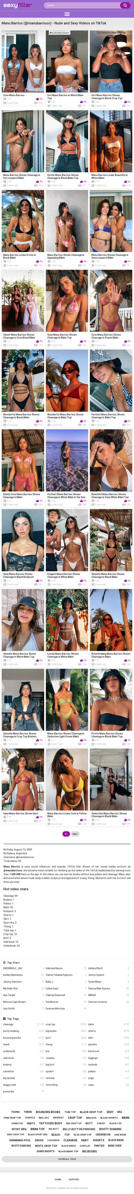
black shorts (109, 1118)
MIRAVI (108, 995)
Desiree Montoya (66, 1008)
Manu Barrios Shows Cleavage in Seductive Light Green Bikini (65, 735)
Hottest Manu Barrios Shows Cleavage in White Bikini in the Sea (66, 496)
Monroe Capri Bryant (23, 1002)
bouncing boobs (23, 1037)
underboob (23, 1051)
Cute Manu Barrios (13, 95)
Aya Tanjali (23, 995)
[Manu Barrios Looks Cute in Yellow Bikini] (67, 780)
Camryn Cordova (108, 1002)
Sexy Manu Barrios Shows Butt (20, 813)
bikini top (38, 1129)
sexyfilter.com (63, 1188)
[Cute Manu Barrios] (23, 61)
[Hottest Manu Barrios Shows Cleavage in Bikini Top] (111, 381)
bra (66, 1051)
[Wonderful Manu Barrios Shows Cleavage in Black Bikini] (23, 381)
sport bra (19, 1129)
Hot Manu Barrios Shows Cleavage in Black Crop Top (106, 97)
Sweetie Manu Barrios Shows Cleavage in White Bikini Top (19, 655)
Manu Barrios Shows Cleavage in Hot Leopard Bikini (21, 176)
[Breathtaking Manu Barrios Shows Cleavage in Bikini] (111, 620)
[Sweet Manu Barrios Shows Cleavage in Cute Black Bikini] (23, 301)
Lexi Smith (23, 1008)
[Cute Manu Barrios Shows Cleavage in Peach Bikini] (111, 301)
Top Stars (13, 962)
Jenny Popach (108, 975)
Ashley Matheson (23, 975)
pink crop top (12, 1118)
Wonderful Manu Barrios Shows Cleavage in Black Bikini (21, 416)
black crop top (91, 1112)
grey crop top (15, 1134)
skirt (108, 1037)
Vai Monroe (66, 1002)
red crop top (74, 1123)
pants (31, 1123)
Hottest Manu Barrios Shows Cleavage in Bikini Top (108, 416)
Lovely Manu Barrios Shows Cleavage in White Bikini (63, 655)
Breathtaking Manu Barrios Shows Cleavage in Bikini (110, 655)
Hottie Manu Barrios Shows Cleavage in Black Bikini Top (63, 176)
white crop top (46, 1146)
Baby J (66, 981)
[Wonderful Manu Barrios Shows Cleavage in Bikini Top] (67, 381)
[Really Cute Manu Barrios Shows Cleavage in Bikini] (23, 460)
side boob (23, 1058)
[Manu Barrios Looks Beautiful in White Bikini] (111, 141)
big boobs (66, 1031)
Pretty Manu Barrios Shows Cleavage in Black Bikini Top (107, 735)
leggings (108, 1058)
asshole (108, 1064)
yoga (108, 1078)
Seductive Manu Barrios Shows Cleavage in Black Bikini (109, 815)
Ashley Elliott (108, 968)
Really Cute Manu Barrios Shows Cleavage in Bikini (21, 496)
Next (75, 834)
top (67, 1134)
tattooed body (50, 1123)
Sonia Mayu (108, 981)
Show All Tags (67, 1159)
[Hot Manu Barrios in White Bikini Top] (67, 61)
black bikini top (68, 1151)
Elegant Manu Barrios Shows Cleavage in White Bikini (63, 575)
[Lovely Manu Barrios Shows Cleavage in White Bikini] (67, 620)
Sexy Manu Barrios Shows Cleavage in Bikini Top (62, 336)
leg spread (23, 1078)
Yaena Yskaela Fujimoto (66, 975)
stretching (66, 1084)
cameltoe (23, 1071)
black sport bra (37, 1134)
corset (101, 1123)
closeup (66, 1078)
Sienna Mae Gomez (108, 988)
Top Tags (13, 1018)
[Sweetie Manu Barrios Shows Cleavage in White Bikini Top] (23, 620)
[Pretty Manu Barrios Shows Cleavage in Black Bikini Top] (111, 700)
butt (66, 1037)
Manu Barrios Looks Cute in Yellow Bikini (67, 815)
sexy (109, 1112)
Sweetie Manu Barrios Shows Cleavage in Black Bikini (108, 575)
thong (66, 1044)
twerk (23, 1044)
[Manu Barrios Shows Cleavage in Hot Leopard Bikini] (23, 141)
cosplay (66, 1058)
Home (58, 1179)
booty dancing (21, 1145)
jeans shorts (45, 1151)
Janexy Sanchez (23, 981)
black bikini (116, 1140)
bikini (108, 1024)
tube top (70, 1112)
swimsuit (58, 1118)
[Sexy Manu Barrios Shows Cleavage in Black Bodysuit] (23, 540)
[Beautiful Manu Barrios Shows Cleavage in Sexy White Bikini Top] (111, 460)
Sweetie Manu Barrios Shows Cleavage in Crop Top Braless (20, 735)
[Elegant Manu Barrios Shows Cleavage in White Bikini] (67, 540)
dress (39, 1140)
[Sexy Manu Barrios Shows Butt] (23, 780)
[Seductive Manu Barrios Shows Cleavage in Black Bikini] (111, 780)
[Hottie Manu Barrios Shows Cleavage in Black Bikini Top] (67, 141)
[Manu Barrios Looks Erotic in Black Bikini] (23, 221)
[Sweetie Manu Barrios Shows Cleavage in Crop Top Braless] (23, 700)
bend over (108, 1051)
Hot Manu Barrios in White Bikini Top (65, 97)
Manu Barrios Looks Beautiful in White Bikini (109, 176)
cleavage (23, 1024)
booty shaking (23, 1031)
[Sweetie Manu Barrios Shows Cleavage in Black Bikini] (111, 540)
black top (116, 1123)
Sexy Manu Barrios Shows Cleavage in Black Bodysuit (18, 575)
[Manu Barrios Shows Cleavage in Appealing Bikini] (67, 221)
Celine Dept (66, 988)
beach (55, 1134)
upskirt (66, 1071)
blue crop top (83, 1134)
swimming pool (20, 1140)
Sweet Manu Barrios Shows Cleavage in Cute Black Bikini (19, 336)
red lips (44, 1118)
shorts (108, 1031)
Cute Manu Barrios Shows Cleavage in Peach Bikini (106, 336)
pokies (108, 1071)
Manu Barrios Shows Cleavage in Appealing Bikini (65, 256)
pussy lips (23, 1091)
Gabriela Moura (66, 968)
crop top (66, 1024)
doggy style (23, 1084)
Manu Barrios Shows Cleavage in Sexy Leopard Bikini (109, 256)
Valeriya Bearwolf (66, 995)
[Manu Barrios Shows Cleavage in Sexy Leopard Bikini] (111, 221)
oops (108, 1084)
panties (108, 1044)
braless (23, 1064)
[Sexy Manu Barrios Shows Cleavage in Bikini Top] (67, 301)
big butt (66, 1064)
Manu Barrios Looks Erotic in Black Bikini (19, 256)
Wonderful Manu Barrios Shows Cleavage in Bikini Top (65, 416)
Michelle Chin (23, 988)
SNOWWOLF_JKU (23, 968)
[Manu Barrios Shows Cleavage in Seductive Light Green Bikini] (67, 700)
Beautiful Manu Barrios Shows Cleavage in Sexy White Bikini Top (110, 496)
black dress (68, 1146)
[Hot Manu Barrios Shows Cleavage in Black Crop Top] (111, 61)
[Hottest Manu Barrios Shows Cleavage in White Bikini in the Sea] (67, 460)
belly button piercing (79, 1129)
